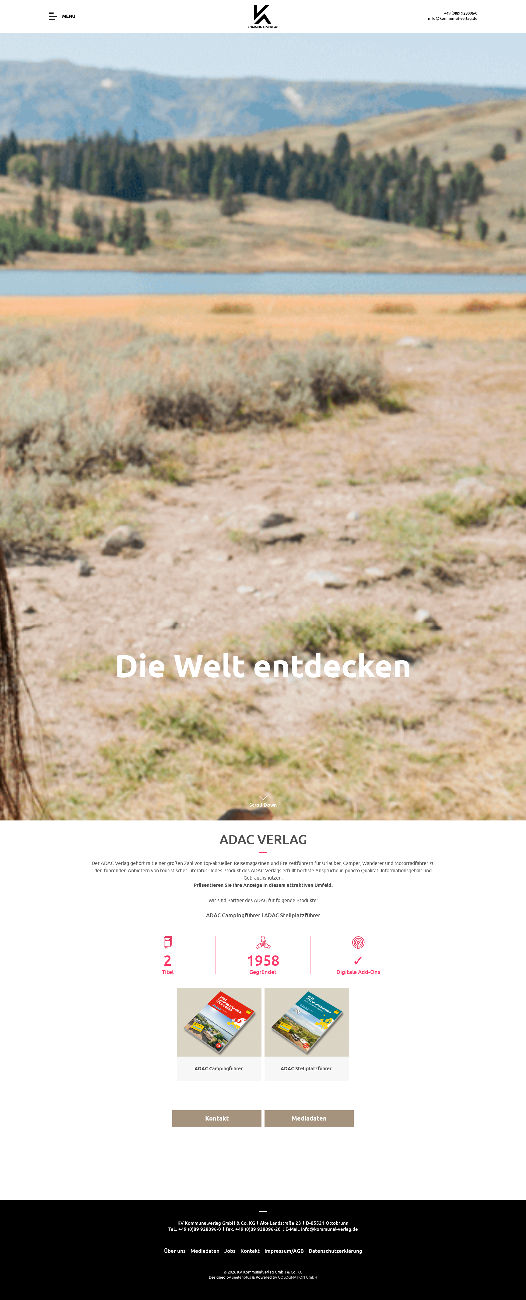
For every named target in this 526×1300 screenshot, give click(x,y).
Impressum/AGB (284, 1251)
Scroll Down (263, 805)
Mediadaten (309, 1118)
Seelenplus (241, 1277)
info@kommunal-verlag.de (452, 18)
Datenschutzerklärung (335, 1251)
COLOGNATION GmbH (297, 1277)
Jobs (230, 1251)
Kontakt (217, 1118)
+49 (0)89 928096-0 (460, 13)
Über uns (175, 1251)
